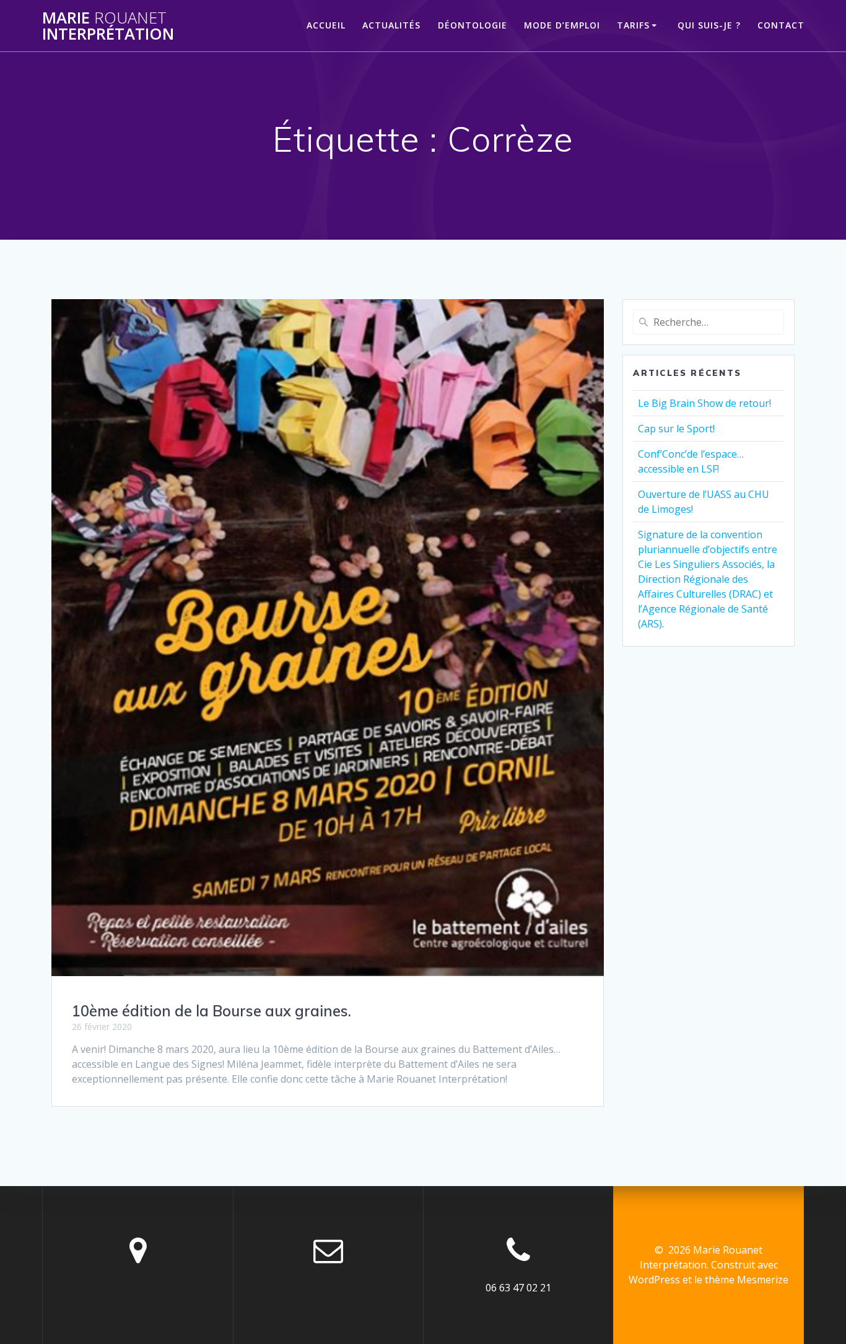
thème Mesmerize (746, 1279)
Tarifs (633, 25)
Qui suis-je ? (709, 25)
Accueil (326, 25)
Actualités (391, 25)
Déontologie (472, 25)
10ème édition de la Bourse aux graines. (211, 1010)
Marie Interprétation (108, 25)
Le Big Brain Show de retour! (704, 403)
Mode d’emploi (562, 25)
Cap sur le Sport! (676, 428)
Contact (781, 25)
